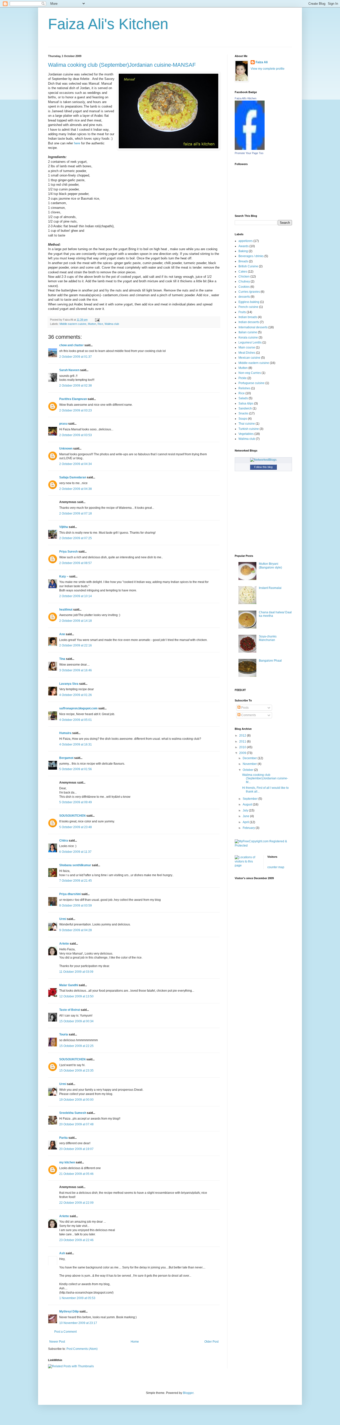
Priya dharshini (70, 894)
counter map (275, 867)
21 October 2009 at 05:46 (76, 1174)
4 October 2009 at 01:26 (75, 695)
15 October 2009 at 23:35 (76, 1070)
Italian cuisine (247, 332)
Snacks (243, 413)
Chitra (63, 840)
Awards (243, 246)
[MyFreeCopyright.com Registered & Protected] (263, 845)
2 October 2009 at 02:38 (75, 385)
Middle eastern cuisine (72, 323)
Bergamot (66, 758)
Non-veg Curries (249, 373)
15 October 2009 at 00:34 (76, 1021)
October (248, 770)
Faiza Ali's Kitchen (108, 24)
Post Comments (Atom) (82, 1349)
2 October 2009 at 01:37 (75, 356)
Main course (246, 347)
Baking (243, 251)
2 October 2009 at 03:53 (75, 435)
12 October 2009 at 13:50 (76, 996)
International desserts (253, 327)
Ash (62, 1253)
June (246, 816)
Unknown (65, 448)
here (76, 143)
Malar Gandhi (68, 985)
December (250, 758)
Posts (244, 707)
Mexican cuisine (249, 357)
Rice (100, 323)
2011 (243, 741)
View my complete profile (267, 68)
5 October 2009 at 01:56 (75, 769)
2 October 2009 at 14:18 (75, 621)
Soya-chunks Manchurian (268, 638)
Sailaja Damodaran (72, 477)
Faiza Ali (262, 62)
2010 (243, 747)
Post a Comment (65, 1331)
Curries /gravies (249, 291)
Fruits (242, 312)
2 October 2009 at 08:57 (75, 563)
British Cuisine (248, 266)
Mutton (92, 323)
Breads (243, 261)
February (249, 828)
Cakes (242, 271)
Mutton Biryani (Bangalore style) (270, 565)
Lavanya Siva (68, 683)
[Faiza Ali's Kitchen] (250, 149)
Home (135, 1341)
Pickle (242, 378)
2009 (243, 753)
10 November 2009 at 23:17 (78, 1323)
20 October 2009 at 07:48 (76, 1124)
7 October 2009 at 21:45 (75, 880)
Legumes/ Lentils (250, 342)
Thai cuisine (246, 423)
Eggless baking (248, 302)
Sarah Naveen (69, 370)
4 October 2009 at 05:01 (75, 720)
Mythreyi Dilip (69, 1311)
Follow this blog (263, 466)
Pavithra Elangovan (73, 399)
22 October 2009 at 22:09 (76, 1202)
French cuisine (248, 307)
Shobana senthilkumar (75, 865)
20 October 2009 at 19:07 (76, 1149)
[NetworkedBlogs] (263, 459)
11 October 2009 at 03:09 (76, 971)
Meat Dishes (246, 352)
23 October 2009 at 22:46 (76, 1240)
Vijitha (63, 527)
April (246, 822)
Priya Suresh (68, 551)
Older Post (211, 1341)
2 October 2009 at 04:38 (75, 489)
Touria (63, 1034)
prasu (63, 423)
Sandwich (245, 408)
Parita (63, 1138)
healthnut (65, 609)
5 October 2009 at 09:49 (75, 802)
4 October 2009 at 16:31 (75, 744)
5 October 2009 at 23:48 (75, 827)
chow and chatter (71, 345)
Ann (62, 634)
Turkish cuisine (248, 429)
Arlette (64, 943)
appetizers (245, 241)
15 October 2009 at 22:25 (76, 1046)
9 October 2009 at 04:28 (75, 930)
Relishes (244, 388)
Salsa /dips (245, 403)
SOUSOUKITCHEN (72, 815)
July (246, 810)
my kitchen (67, 1162)
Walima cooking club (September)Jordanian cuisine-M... (265, 778)
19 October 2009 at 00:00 (76, 1099)
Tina (62, 659)
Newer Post (57, 1341)
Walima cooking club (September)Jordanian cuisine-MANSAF (122, 65)
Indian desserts (248, 322)
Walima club (112, 323)
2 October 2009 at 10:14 (75, 596)
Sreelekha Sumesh (72, 1113)
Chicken (244, 276)
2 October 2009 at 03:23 (75, 410)
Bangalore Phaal (270, 660)
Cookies (244, 286)
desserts (244, 296)
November (250, 764)
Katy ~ (63, 576)
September (250, 798)
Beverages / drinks (251, 256)
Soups (242, 418)
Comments (248, 715)
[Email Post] (97, 319)
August (248, 804)
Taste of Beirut (69, 1010)
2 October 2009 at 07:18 (75, 513)
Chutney (244, 281)
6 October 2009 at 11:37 (75, 852)
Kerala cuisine (248, 337)
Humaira (65, 733)
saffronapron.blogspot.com (78, 708)
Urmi (62, 919)
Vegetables (246, 434)
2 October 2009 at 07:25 (75, 538)
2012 (243, 735)
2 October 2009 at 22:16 (75, 645)
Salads (243, 398)
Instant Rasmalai (270, 588)
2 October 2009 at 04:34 (75, 464)
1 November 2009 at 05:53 (77, 1298)
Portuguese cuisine (251, 383)
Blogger (188, 1393)
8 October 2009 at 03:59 (75, 905)
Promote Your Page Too (249, 153)
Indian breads (247, 317)
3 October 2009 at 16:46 (75, 670)
